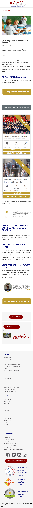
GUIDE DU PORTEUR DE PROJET (11, 387)
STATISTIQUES (7, 441)
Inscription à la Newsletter (16, 461)
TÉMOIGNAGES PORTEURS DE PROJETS (13, 450)
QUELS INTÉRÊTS (8, 429)
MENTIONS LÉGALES (9, 360)
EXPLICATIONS (7, 378)
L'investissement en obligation (12, 414)
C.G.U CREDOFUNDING (9, 362)
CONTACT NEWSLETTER (10, 445)
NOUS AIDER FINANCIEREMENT (11, 370)
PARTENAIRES (7, 447)
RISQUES (6, 385)
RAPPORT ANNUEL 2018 (10, 443)
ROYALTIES (7, 410)
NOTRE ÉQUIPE (7, 437)
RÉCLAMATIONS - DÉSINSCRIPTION (12, 366)
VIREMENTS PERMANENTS (10, 391)
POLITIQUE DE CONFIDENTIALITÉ (12, 364)
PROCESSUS (7, 427)
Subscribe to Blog (11, 326)
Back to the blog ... (6, 10)
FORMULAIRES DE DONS (10, 389)
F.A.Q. (5, 368)
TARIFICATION (7, 381)
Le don (6, 375)
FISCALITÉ (6, 383)
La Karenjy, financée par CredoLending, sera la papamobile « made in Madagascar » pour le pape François (21, 336)
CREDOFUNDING (8, 357)
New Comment (16, 316)
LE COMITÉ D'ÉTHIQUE (9, 439)
